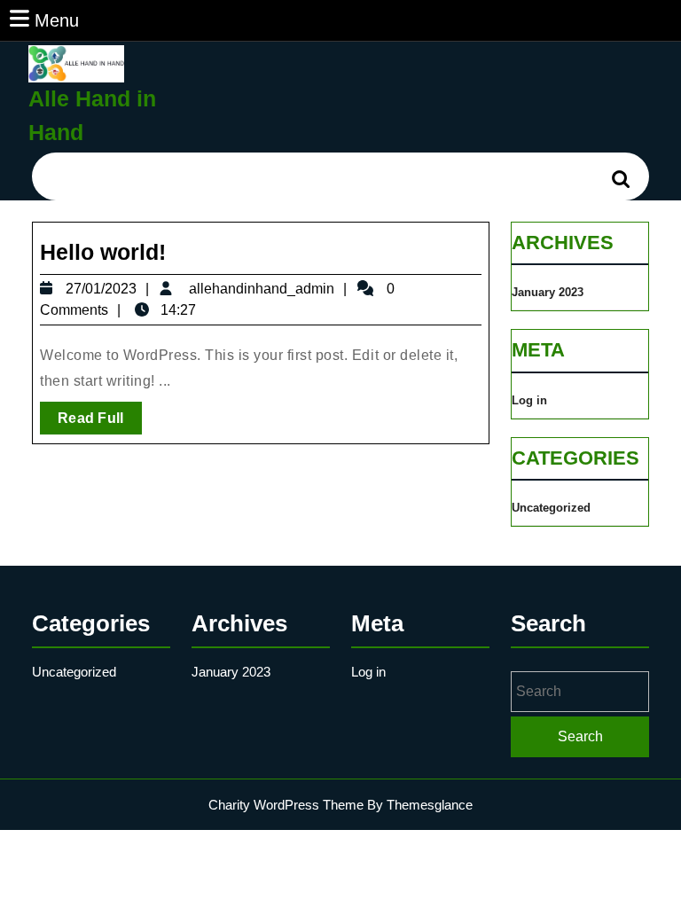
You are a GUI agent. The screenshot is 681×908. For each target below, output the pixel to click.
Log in (529, 400)
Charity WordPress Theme (286, 804)
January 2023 (547, 292)
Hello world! (103, 251)
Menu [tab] (57, 20)
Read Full (100, 422)
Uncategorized (551, 507)
